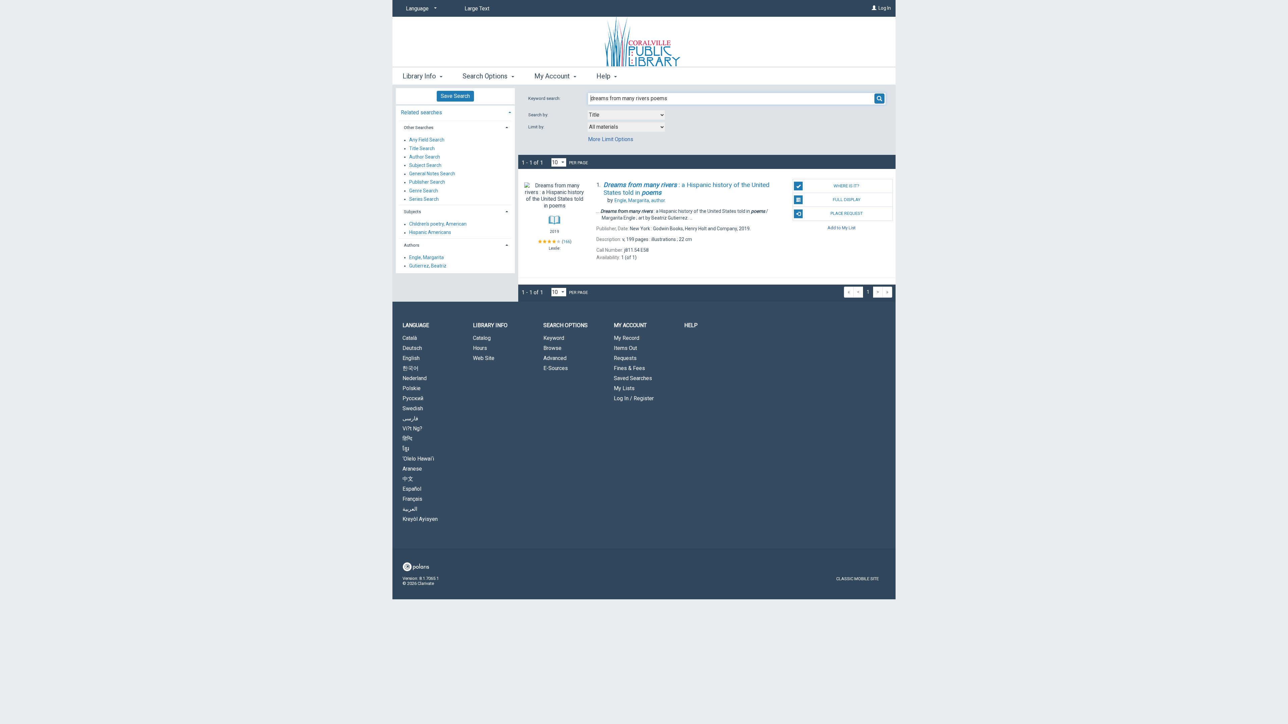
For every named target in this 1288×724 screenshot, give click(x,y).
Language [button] (415, 325)
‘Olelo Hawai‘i (418, 459)
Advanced (555, 358)
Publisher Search (427, 182)
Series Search (424, 199)
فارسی (410, 418)
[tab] (455, 111)
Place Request (846, 213)
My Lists (624, 388)
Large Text (477, 8)
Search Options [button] (486, 76)
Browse (552, 348)
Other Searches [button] (418, 127)
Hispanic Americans (430, 232)
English (411, 358)
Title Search (422, 148)
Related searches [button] (421, 112)
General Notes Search (432, 174)
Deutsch (412, 348)
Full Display (846, 199)
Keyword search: (544, 98)
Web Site (483, 358)
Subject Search (425, 165)
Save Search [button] (455, 96)
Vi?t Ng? (412, 428)
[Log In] (874, 8)
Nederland (414, 378)
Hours (480, 348)
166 (566, 241)
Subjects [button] (412, 211)
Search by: (538, 114)
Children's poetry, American (438, 224)
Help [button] (604, 76)
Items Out (625, 348)
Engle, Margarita (426, 257)
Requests (625, 358)
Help (691, 325)
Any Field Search (426, 140)
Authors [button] (411, 245)
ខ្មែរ (405, 448)
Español (411, 489)
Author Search (424, 157)
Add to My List (841, 227)
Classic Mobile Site (857, 578)
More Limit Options (610, 139)
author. (640, 200)
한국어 (410, 368)
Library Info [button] (420, 76)
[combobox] (626, 115)
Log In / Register (634, 398)
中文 (407, 479)
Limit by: (536, 126)
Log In (884, 8)
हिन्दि (407, 438)
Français (412, 499)
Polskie (411, 388)
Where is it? (846, 185)
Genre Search (423, 190)
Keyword (553, 338)
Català (409, 338)
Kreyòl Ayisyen (420, 519)
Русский (412, 398)
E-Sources (555, 368)
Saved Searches (633, 378)
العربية (409, 509)
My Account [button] (553, 76)
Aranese (412, 469)
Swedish (412, 408)
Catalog (482, 338)
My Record (626, 338)
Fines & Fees (629, 368)
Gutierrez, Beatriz (427, 265)
